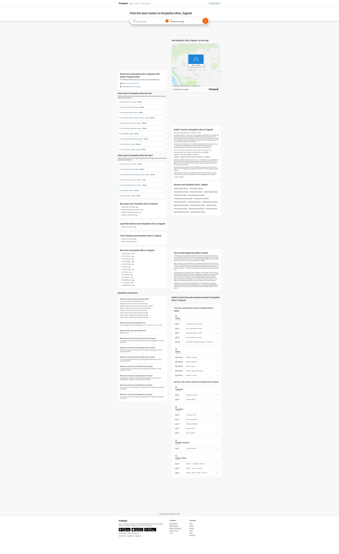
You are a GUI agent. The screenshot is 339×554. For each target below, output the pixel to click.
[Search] (205, 21)
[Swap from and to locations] (167, 20)
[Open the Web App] (150, 529)
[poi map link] (196, 68)
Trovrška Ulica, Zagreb (194, 202)
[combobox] (148, 22)
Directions (192, 535)
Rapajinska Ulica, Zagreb (181, 188)
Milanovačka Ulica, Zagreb (181, 205)
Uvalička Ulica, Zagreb (180, 202)
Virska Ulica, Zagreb (211, 208)
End (171, 19)
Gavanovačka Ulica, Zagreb (196, 208)
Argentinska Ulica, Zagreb (197, 205)
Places (191, 526)
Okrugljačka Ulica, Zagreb (181, 191)
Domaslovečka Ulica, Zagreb (196, 195)
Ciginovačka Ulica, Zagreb (201, 198)
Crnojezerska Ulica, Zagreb (210, 202)
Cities (191, 533)
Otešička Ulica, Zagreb (180, 195)
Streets (191, 528)
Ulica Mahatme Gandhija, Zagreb (183, 198)
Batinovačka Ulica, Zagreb (181, 212)
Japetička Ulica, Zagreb (210, 191)
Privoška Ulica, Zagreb (196, 191)
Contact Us (138, 535)
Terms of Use (122, 535)
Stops (191, 530)
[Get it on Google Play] (125, 529)
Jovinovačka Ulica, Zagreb (197, 212)
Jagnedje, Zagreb (211, 205)
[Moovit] (123, 3)
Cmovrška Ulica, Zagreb (180, 208)
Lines (190, 523)
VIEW (137, 207)
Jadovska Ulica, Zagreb (196, 188)
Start (134, 19)
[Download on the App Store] (137, 529)
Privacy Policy (130, 535)
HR (171, 533)
